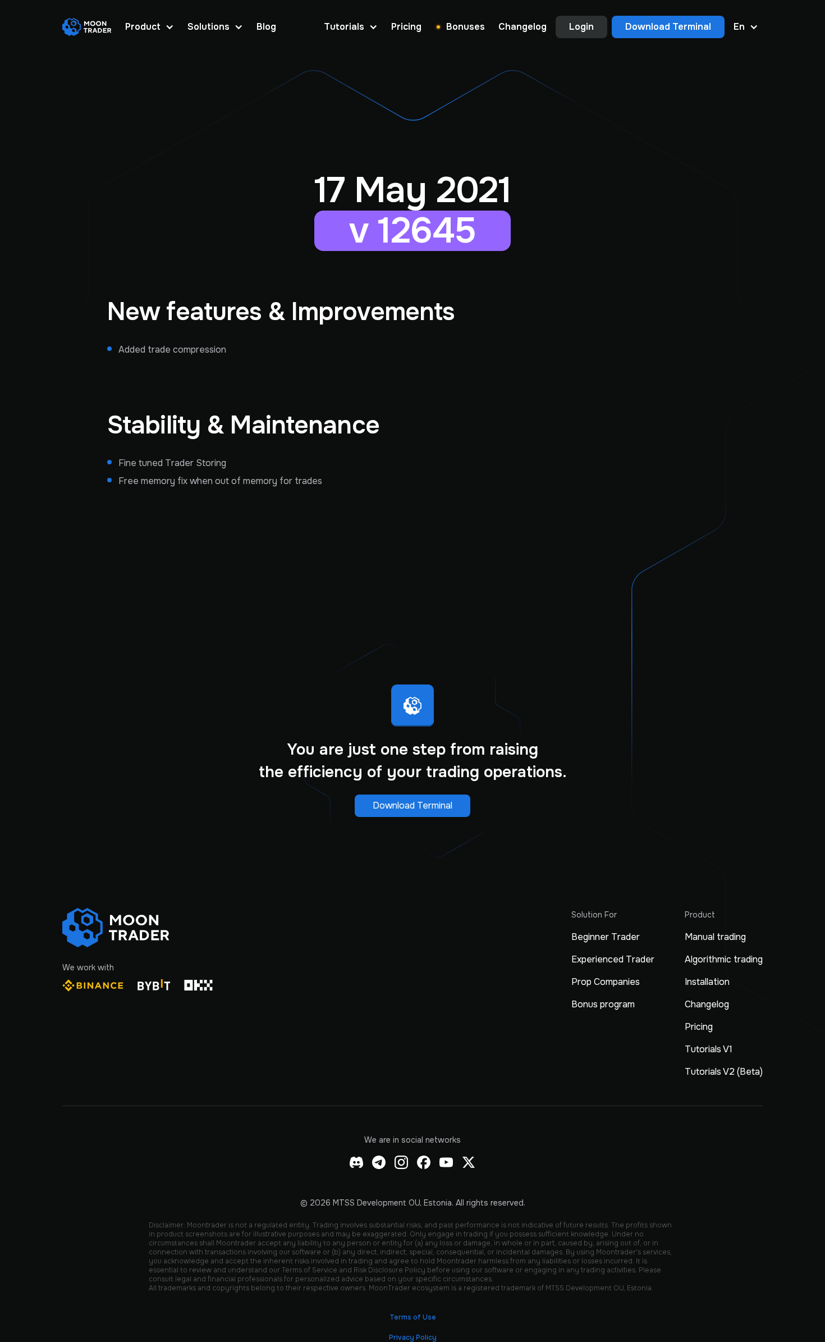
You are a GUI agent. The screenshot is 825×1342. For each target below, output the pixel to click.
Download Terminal (412, 805)
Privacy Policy (413, 1337)
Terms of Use (412, 1317)
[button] (149, 27)
